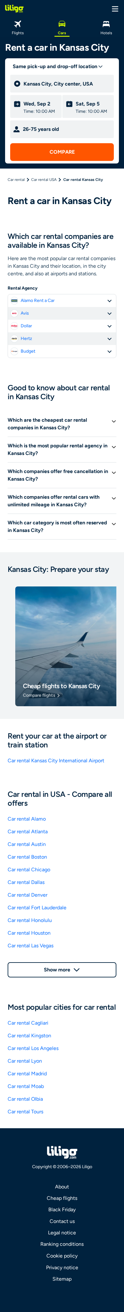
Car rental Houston (29, 933)
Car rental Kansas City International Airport (56, 761)
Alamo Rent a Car (38, 300)
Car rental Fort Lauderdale (37, 908)
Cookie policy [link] (62, 1256)
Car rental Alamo (27, 819)
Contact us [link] (62, 1221)
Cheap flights (62, 1198)
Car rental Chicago (29, 870)
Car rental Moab (26, 1086)
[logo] (14, 8)
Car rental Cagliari (28, 1023)
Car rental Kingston (29, 1036)
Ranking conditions (62, 1244)
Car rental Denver (27, 895)
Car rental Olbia (25, 1099)
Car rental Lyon (25, 1061)
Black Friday (62, 1209)
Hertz (26, 338)
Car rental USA (44, 179)
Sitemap (62, 1279)
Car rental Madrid (27, 1074)
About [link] (62, 1187)
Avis (25, 313)
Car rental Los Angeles (33, 1048)
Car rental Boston (27, 857)
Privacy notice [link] (62, 1267)
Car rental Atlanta (28, 832)
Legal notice (62, 1233)
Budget (28, 351)
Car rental (16, 179)
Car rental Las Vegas (30, 946)
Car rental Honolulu (30, 920)
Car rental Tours (25, 1112)
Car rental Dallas (26, 882)
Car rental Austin (27, 844)
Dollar (26, 326)
